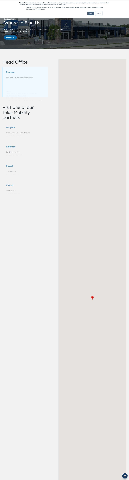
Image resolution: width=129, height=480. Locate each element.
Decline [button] (99, 13)
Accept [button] (91, 13)
